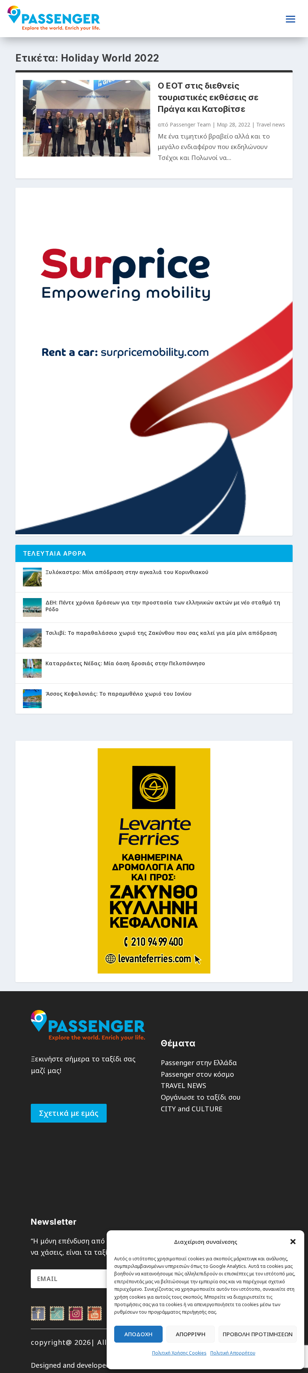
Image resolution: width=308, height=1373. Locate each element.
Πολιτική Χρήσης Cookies (179, 1353)
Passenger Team (190, 124)
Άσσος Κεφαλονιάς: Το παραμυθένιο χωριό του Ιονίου (118, 693)
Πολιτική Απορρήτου (232, 1353)
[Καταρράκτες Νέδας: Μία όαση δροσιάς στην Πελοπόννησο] (32, 668)
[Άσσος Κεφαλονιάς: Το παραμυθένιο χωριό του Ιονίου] (32, 698)
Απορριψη (190, 1334)
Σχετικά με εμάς (68, 1113)
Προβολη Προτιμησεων (258, 1334)
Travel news (270, 124)
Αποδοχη (138, 1334)
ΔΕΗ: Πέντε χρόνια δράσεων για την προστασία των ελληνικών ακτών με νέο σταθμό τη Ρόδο (162, 606)
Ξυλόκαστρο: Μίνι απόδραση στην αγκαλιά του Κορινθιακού (126, 572)
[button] (293, 1241)
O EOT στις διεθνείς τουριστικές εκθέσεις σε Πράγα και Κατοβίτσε (208, 97)
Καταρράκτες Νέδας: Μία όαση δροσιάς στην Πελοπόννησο (125, 663)
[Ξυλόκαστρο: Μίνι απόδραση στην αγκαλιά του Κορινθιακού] (32, 577)
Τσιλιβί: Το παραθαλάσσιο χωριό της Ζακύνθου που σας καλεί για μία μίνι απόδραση (161, 632)
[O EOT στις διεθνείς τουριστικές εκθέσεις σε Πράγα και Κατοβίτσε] (86, 118)
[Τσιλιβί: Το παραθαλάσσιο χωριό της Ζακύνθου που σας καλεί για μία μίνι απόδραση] (32, 637)
